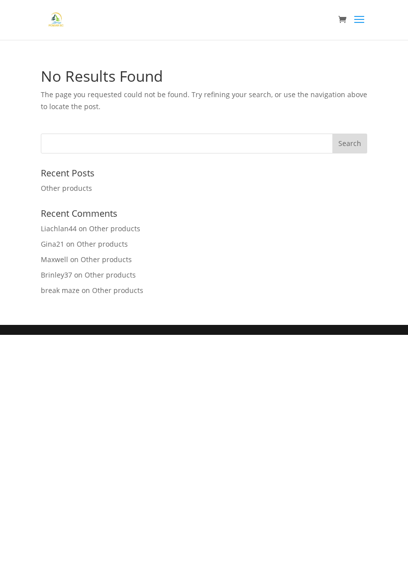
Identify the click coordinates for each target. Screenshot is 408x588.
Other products (66, 188)
